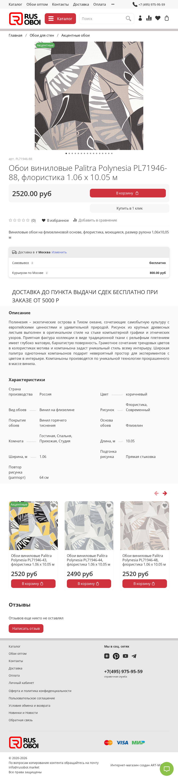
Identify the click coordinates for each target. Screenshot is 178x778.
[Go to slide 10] (93, 153)
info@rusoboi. (19, 767)
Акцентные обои (75, 35)
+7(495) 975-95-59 (123, 671)
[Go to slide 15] (108, 153)
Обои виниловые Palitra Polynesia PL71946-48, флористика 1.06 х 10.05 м (144, 559)
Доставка (81, 4)
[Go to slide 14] (105, 153)
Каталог (15, 4)
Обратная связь (21, 720)
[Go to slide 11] (96, 153)
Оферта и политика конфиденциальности (40, 691)
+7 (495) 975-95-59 (151, 4)
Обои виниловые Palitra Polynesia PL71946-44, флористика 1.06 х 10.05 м (88, 559)
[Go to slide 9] (90, 153)
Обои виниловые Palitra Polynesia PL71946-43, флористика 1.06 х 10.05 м (32, 559)
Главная (15, 35)
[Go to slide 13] (102, 153)
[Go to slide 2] (69, 153)
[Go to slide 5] (78, 153)
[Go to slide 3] (72, 153)
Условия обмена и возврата (29, 705)
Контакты (60, 4)
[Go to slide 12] (99, 153)
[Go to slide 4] (75, 153)
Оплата (99, 4)
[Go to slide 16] (111, 153)
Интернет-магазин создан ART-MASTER (139, 765)
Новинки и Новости (23, 713)
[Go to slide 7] (84, 153)
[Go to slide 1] (66, 153)
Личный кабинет (21, 683)
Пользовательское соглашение (32, 698)
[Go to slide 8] (87, 153)
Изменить (59, 252)
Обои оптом (37, 4)
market (34, 767)
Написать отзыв (26, 628)
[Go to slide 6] (81, 153)
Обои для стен (42, 35)
